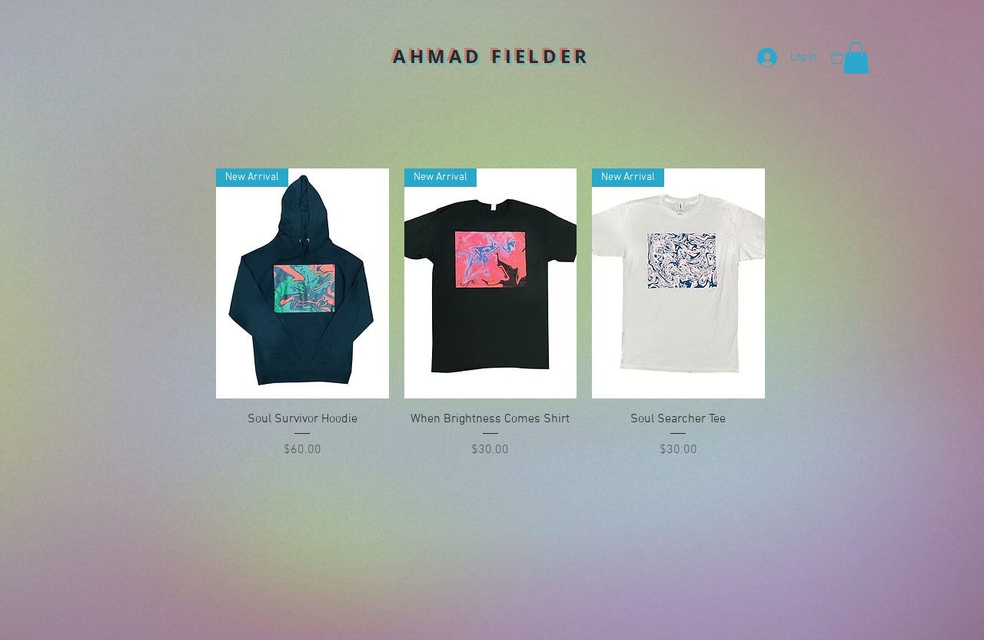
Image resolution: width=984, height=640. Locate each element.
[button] (856, 58)
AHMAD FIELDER (491, 56)
